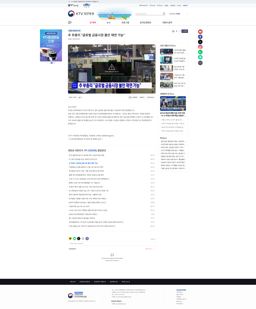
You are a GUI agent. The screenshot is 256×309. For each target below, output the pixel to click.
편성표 (166, 5)
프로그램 (125, 22)
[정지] (54, 63)
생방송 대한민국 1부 (74, 31)
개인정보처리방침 (181, 290)
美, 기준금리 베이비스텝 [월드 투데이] (82, 218)
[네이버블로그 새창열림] (200, 52)
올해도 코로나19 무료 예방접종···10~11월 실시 (84, 183)
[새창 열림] (173, 31)
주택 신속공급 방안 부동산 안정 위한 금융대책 (173, 131)
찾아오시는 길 (126, 282)
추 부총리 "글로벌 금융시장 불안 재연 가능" (83, 163)
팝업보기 (142, 97)
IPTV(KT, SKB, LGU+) (177, 14)
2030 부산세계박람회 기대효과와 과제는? (83, 214)
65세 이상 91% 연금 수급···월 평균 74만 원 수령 (173, 153)
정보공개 (172, 5)
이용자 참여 (167, 22)
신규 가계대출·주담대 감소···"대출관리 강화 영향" (173, 150)
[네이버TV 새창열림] (200, 57)
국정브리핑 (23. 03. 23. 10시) (79, 206)
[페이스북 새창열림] (200, 37)
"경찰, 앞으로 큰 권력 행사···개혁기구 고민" (173, 168)
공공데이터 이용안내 (100, 282)
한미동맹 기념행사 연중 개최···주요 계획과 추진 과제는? (87, 199)
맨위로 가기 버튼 (200, 63)
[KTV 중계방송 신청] (51, 45)
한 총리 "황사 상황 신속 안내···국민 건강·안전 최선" (86, 187)
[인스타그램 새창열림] (200, 47)
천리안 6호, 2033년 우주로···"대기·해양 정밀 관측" (173, 147)
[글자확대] (176, 31)
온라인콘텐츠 (145, 22)
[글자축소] (180, 31)
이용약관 (178, 297)
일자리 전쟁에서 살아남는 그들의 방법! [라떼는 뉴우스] (87, 203)
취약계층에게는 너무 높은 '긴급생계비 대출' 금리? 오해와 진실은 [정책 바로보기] (96, 222)
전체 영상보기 (150, 97)
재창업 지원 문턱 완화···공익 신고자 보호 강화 (173, 156)
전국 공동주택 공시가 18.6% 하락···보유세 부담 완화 (86, 155)
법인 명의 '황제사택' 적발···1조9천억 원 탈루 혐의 (173, 141)
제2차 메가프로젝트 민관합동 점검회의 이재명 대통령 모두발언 (173, 127)
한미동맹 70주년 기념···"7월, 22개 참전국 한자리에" (86, 171)
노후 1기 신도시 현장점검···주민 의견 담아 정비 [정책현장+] (89, 179)
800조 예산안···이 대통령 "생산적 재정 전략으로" (173, 165)
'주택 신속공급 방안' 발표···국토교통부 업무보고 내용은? (173, 124)
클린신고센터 (179, 294)
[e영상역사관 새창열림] (73, 5)
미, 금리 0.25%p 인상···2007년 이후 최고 (83, 159)
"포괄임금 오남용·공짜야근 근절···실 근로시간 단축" (86, 167)
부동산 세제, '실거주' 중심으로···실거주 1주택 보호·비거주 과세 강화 (173, 120)
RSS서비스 (179, 301)
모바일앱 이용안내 (85, 282)
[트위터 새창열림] (200, 42)
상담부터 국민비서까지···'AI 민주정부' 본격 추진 (173, 162)
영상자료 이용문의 (116, 301)
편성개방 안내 (114, 282)
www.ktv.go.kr (107, 136)
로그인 (179, 5)
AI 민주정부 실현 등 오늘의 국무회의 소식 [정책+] (173, 144)
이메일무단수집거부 (181, 299)
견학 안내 (73, 282)
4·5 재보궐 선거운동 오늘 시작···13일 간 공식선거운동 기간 (89, 191)
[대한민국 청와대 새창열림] (86, 5)
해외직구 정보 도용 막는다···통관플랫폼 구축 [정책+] (173, 159)
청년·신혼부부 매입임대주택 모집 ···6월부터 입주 (85, 195)
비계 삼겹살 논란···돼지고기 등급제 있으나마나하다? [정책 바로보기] (92, 226)
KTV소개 (152, 5)
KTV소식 (159, 5)
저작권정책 (179, 292)
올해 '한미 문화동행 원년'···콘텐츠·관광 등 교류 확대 (86, 175)
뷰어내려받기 (179, 303)
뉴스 (108, 22)
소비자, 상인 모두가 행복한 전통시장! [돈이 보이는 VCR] (88, 210)
